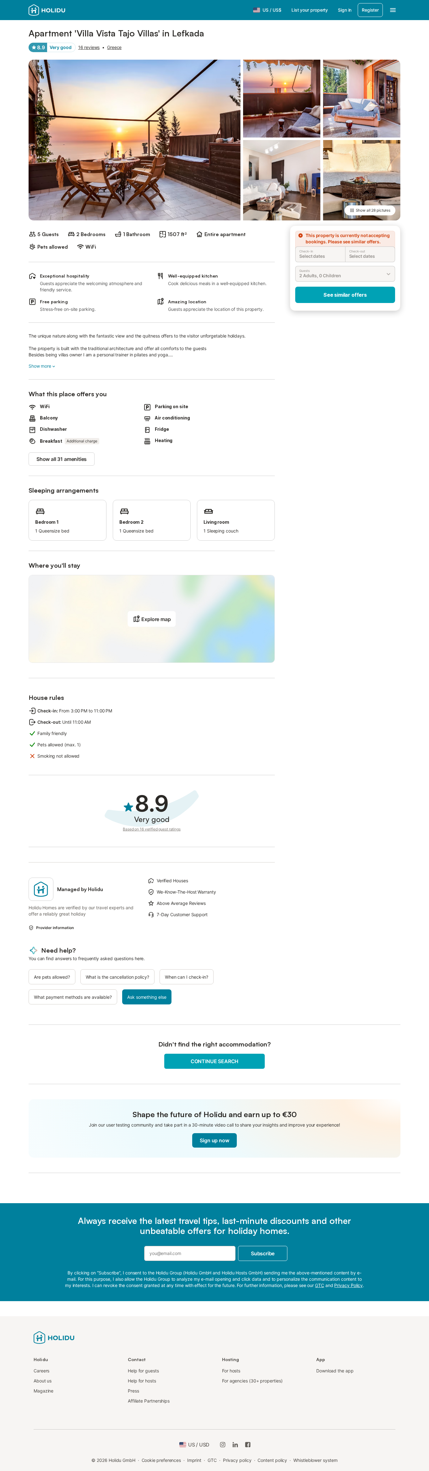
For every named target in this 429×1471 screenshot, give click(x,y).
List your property (309, 10)
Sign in (344, 10)
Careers (41, 1370)
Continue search (214, 1061)
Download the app (335, 1370)
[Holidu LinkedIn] (235, 1444)
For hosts (231, 1370)
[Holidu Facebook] (247, 1444)
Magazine (43, 1390)
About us (43, 1380)
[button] (152, 619)
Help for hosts (142, 1380)
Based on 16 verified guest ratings (152, 829)
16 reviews (89, 47)
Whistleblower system (315, 1460)
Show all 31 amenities (61, 459)
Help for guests (143, 1370)
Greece (114, 47)
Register (370, 10)
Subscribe (262, 1253)
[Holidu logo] (54, 1337)
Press (133, 1390)
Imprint (194, 1460)
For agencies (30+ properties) (252, 1380)
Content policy (272, 1460)
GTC (212, 1460)
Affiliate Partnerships (149, 1400)
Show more (40, 366)
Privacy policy (237, 1460)
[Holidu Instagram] (222, 1444)
